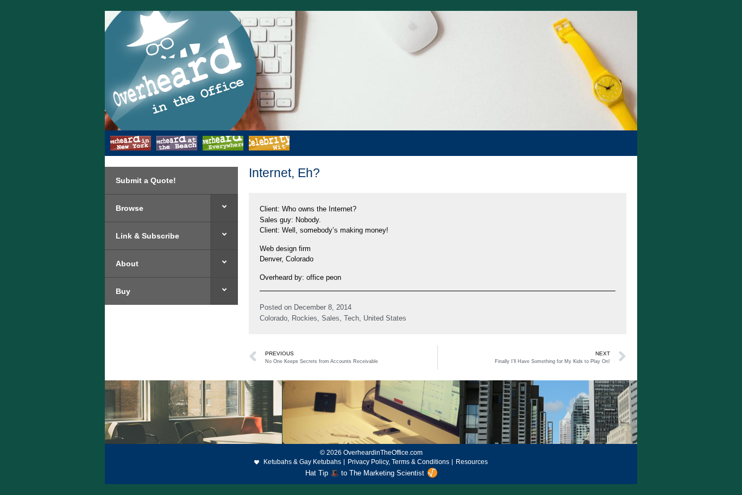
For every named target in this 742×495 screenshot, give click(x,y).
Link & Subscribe (147, 235)
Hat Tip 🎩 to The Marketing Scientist (364, 473)
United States (384, 318)
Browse (129, 208)
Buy (123, 291)
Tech (351, 318)
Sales (330, 318)
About (127, 263)
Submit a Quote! (146, 180)
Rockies (304, 318)
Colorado (273, 318)
